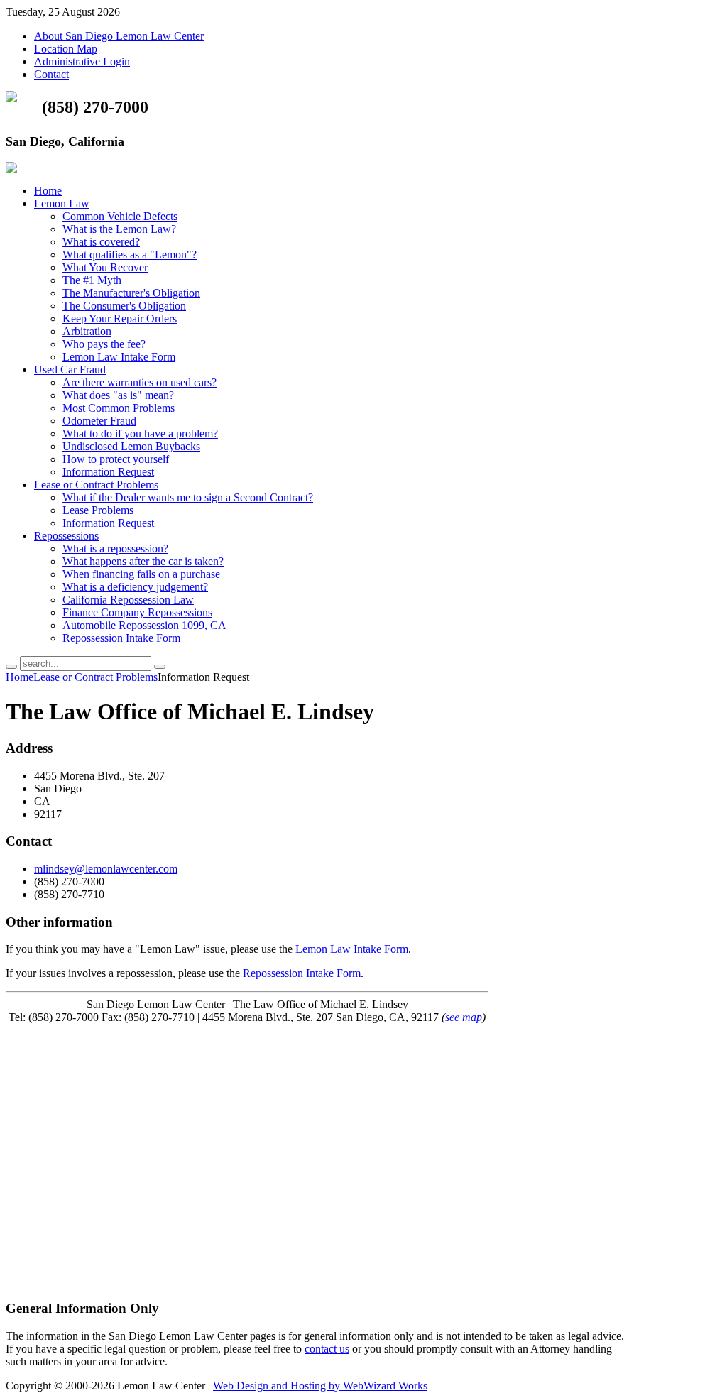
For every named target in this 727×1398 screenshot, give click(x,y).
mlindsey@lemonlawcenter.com (105, 869)
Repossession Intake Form (302, 973)
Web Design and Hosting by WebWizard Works (320, 1386)
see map (463, 1017)
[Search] (11, 667)
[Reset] (159, 667)
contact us (327, 1349)
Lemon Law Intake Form (351, 949)
